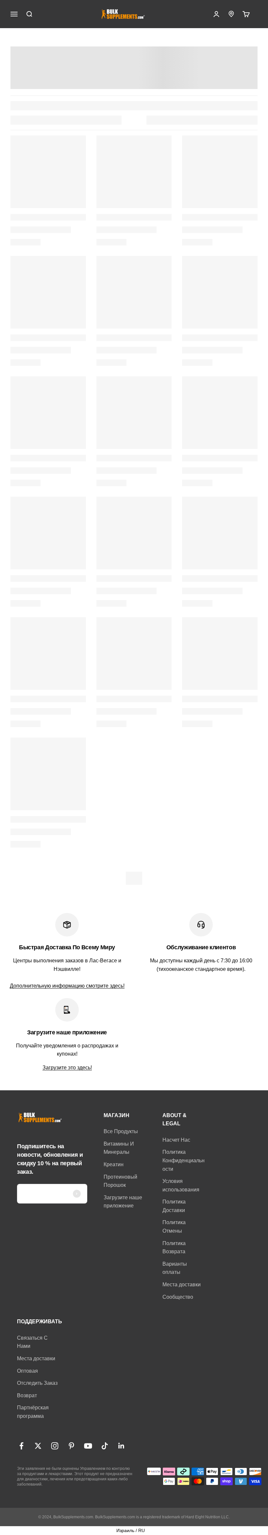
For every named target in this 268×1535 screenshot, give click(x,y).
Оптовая (27, 1371)
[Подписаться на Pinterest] (71, 1445)
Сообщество (177, 1297)
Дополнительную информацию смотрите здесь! (67, 986)
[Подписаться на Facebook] (21, 1445)
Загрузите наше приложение (123, 1202)
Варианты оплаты (174, 1268)
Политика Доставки (174, 1206)
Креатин (114, 1164)
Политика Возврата (174, 1247)
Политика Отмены (174, 1227)
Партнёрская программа (33, 1412)
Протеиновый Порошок (120, 1181)
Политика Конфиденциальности (183, 1160)
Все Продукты (121, 1131)
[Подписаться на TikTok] (104, 1445)
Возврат (27, 1395)
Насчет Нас (176, 1140)
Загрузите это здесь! (67, 1067)
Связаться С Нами (32, 1342)
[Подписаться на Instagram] (54, 1445)
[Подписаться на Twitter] (38, 1445)
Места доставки (181, 1284)
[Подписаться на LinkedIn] (121, 1445)
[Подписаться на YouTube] (88, 1445)
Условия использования (180, 1185)
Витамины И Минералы (119, 1148)
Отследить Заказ (37, 1383)
